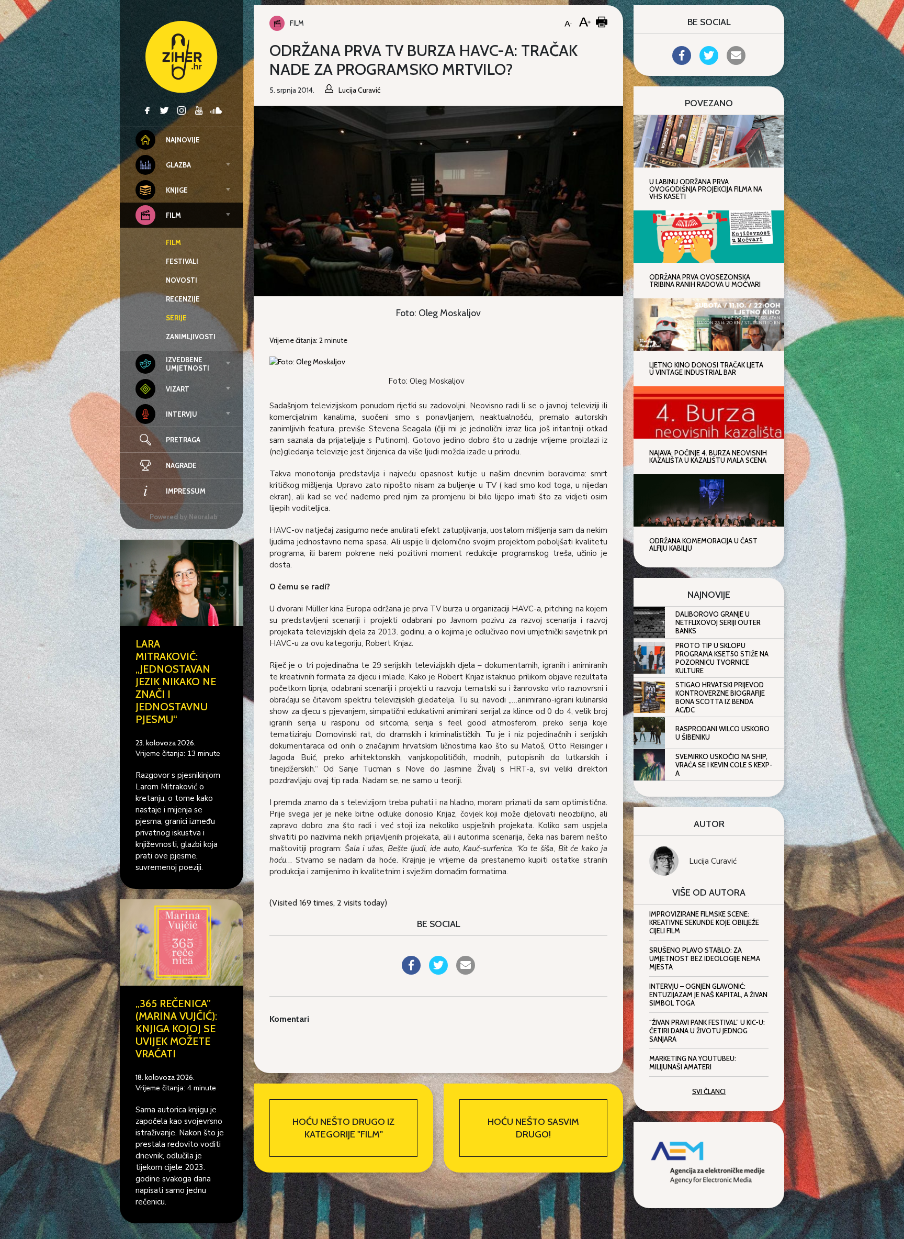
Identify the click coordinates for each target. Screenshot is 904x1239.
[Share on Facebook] (411, 971)
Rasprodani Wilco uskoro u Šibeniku (722, 732)
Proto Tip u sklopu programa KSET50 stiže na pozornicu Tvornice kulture (722, 658)
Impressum (186, 491)
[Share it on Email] (465, 971)
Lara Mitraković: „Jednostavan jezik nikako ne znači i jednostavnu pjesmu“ (175, 681)
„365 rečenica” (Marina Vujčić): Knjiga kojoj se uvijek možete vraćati (176, 1028)
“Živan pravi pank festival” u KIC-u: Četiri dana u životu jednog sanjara (707, 1030)
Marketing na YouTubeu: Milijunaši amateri (692, 1062)
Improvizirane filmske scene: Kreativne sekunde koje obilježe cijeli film (704, 922)
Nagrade (181, 465)
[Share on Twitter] (438, 971)
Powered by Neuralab (184, 516)
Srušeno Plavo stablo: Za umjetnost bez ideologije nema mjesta (704, 958)
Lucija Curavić (713, 861)
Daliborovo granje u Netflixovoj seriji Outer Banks (718, 622)
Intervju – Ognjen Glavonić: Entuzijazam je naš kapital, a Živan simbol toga (708, 994)
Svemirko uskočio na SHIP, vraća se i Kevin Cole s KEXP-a (724, 764)
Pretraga (183, 440)
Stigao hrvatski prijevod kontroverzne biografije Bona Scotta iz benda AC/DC (720, 697)
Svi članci (709, 1091)
